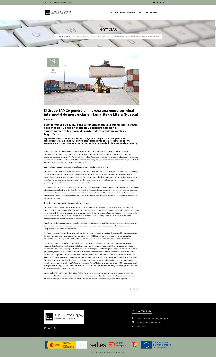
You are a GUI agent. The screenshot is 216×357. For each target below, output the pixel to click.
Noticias (143, 12)
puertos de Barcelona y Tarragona (110, 266)
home (60, 36)
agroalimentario (103, 279)
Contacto (155, 12)
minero (85, 279)
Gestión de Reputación (106, 353)
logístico (124, 279)
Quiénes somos (117, 12)
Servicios (132, 12)
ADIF (137, 160)
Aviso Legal (120, 353)
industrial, (78, 279)
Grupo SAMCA (51, 151)
